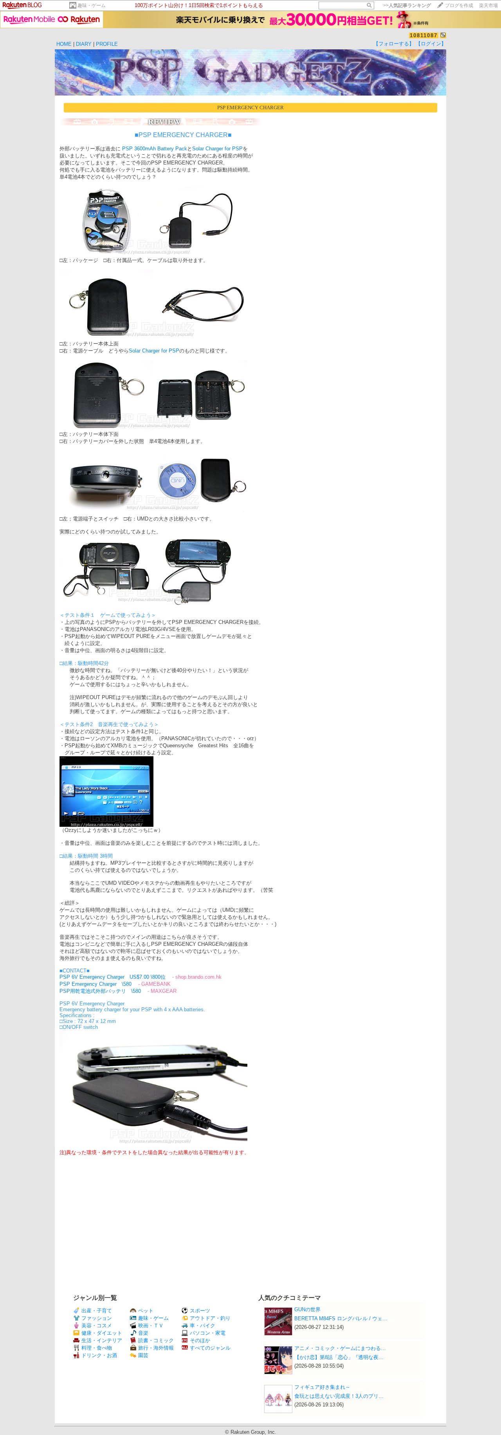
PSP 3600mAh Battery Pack (154, 149)
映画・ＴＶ (151, 1325)
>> (407, 5)
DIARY (84, 44)
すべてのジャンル (210, 1348)
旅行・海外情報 (156, 1348)
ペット (145, 1311)
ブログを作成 (459, 5)
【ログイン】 (431, 44)
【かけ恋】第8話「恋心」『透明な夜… (339, 1357)
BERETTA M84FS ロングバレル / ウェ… (340, 1318)
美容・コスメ (96, 1325)
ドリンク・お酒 (99, 1355)
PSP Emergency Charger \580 (95, 984)
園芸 (143, 1355)
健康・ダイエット (101, 1333)
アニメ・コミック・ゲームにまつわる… (340, 1348)
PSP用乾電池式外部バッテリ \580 (100, 991)
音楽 (143, 1333)
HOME (64, 44)
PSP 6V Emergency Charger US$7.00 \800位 (112, 977)
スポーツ (200, 1311)
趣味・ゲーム (91, 5)
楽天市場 (488, 5)
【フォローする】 (393, 44)
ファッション (96, 1318)
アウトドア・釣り (210, 1318)
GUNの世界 (307, 1309)
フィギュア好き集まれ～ (322, 1387)
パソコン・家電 (207, 1333)
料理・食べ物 (96, 1348)
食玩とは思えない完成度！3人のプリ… (339, 1396)
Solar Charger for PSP (217, 149)
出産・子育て (96, 1311)
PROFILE (107, 44)
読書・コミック (156, 1340)
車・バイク (202, 1325)
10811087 (424, 35)
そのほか (200, 1340)
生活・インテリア (101, 1340)
